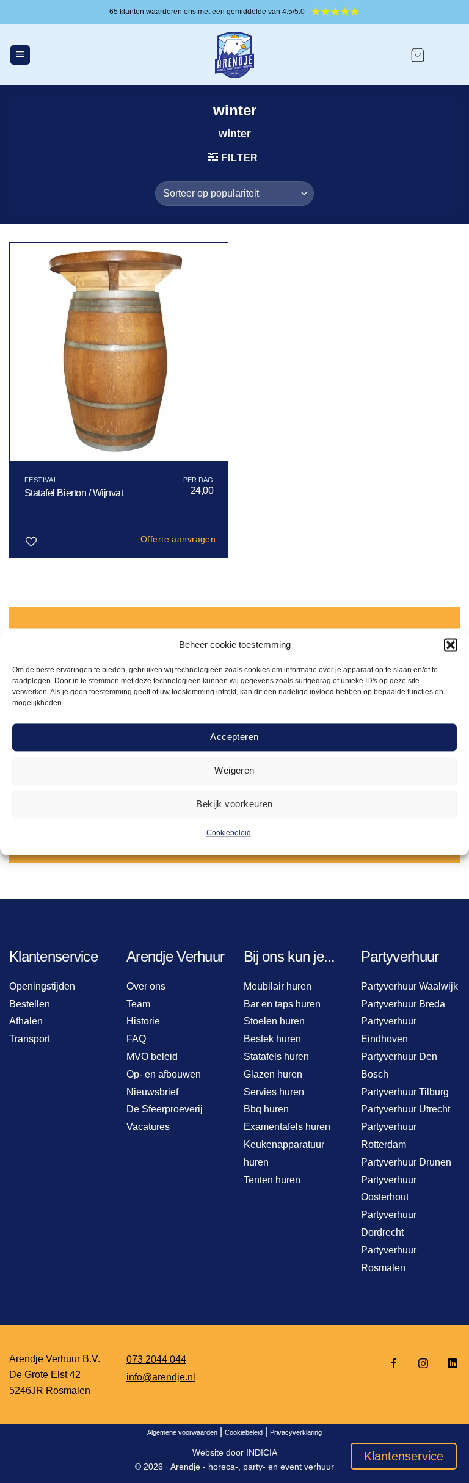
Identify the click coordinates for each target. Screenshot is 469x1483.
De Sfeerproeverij (164, 1109)
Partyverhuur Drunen (406, 1162)
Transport (29, 1039)
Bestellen (29, 1004)
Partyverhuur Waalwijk (409, 986)
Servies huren (274, 1092)
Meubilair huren (277, 986)
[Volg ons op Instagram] (423, 1364)
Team (138, 1004)
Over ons (145, 986)
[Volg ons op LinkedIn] (448, 1364)
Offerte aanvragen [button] (178, 539)
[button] (451, 645)
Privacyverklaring (296, 1432)
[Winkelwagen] (418, 55)
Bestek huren (272, 1039)
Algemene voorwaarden (182, 1432)
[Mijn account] (448, 55)
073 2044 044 (156, 1359)
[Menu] (20, 55)
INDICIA (261, 1452)
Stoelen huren (274, 1021)
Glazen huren (273, 1074)
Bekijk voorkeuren (234, 804)
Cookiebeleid (228, 833)
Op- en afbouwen (163, 1074)
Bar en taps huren (282, 1004)
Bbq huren (266, 1109)
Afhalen (26, 1021)
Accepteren (234, 736)
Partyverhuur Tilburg (405, 1092)
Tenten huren (272, 1180)
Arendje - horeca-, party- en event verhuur (252, 1466)
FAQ (136, 1039)
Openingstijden (42, 986)
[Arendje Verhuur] (234, 54)
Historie (143, 1021)
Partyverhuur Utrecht (405, 1109)
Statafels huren (276, 1056)
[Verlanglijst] (31, 542)
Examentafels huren (287, 1127)
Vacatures (148, 1127)
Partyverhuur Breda (403, 1004)
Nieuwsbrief (152, 1092)
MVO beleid (152, 1056)
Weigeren (234, 770)
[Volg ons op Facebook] (394, 1364)
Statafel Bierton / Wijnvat (73, 493)
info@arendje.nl (160, 1377)
